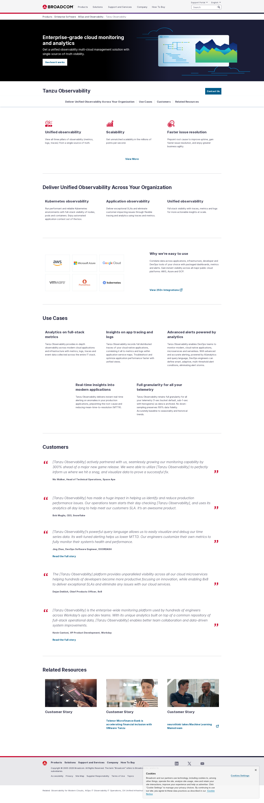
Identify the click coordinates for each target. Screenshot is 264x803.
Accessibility (57, 776)
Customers (164, 101)
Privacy (69, 776)
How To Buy (128, 762)
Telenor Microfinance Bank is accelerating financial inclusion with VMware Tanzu (129, 724)
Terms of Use (118, 776)
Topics (130, 776)
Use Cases (145, 101)
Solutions (70, 762)
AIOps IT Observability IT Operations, (103, 790)
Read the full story (64, 556)
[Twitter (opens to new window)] (189, 763)
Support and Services (91, 762)
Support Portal (198, 2)
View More (132, 158)
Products (56, 762)
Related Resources (187, 101)
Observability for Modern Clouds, (67, 790)
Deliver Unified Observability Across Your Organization (100, 101)
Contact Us (213, 91)
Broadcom (58, 7)
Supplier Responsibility (98, 776)
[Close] (256, 770)
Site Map (79, 776)
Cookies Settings (240, 775)
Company (112, 762)
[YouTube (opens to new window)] (202, 763)
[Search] (219, 7)
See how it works (55, 62)
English (214, 2)
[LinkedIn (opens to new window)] (176, 763)
